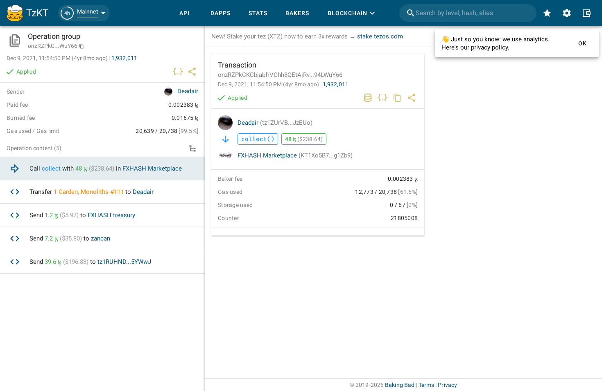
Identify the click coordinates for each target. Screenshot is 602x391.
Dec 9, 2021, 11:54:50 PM (268, 84)
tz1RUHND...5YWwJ (124, 261)
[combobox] (467, 13)
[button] (84, 13)
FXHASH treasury (111, 215)
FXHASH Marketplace (295, 155)
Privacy (447, 385)
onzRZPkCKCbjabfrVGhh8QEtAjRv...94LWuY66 (280, 75)
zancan (100, 238)
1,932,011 (336, 84)
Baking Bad (399, 385)
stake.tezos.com (380, 36)
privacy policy (489, 47)
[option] (102, 168)
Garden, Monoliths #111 (91, 192)
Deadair (275, 122)
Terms (427, 385)
